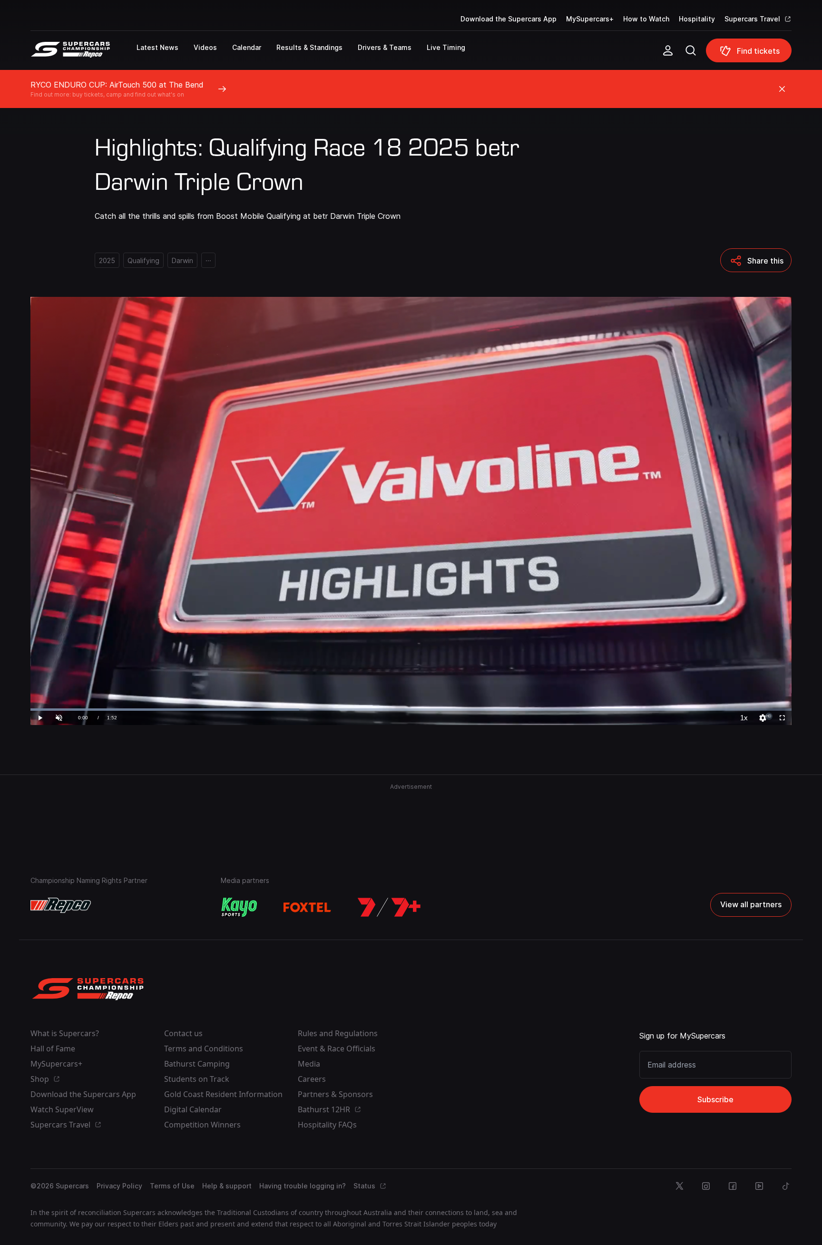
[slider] (411, 709)
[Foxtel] (307, 907)
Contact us (183, 1033)
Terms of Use (172, 1186)
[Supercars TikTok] (786, 1186)
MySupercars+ (590, 19)
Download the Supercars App (508, 19)
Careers (312, 1079)
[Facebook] (732, 1186)
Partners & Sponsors (335, 1094)
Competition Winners (202, 1124)
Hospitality (697, 19)
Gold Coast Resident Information (223, 1094)
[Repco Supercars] (83, 54)
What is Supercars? (64, 1033)
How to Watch (646, 19)
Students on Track (196, 1079)
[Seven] (389, 907)
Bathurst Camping (197, 1064)
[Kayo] (239, 907)
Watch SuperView (62, 1109)
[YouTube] (759, 1186)
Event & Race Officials (336, 1048)
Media (309, 1064)
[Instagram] (706, 1186)
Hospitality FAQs (327, 1124)
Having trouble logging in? (302, 1186)
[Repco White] (60, 905)
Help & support (227, 1186)
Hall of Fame (52, 1048)
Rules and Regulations (338, 1033)
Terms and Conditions (203, 1048)
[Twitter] (679, 1186)
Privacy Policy (119, 1186)
